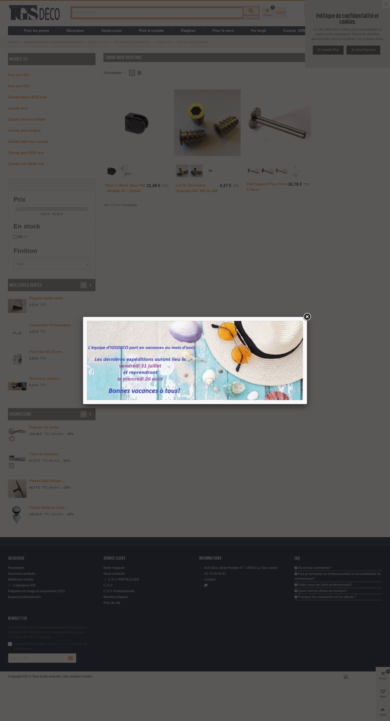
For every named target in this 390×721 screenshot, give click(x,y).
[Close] (307, 317)
